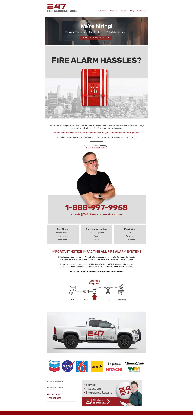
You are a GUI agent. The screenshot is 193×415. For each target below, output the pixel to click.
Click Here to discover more (95, 38)
